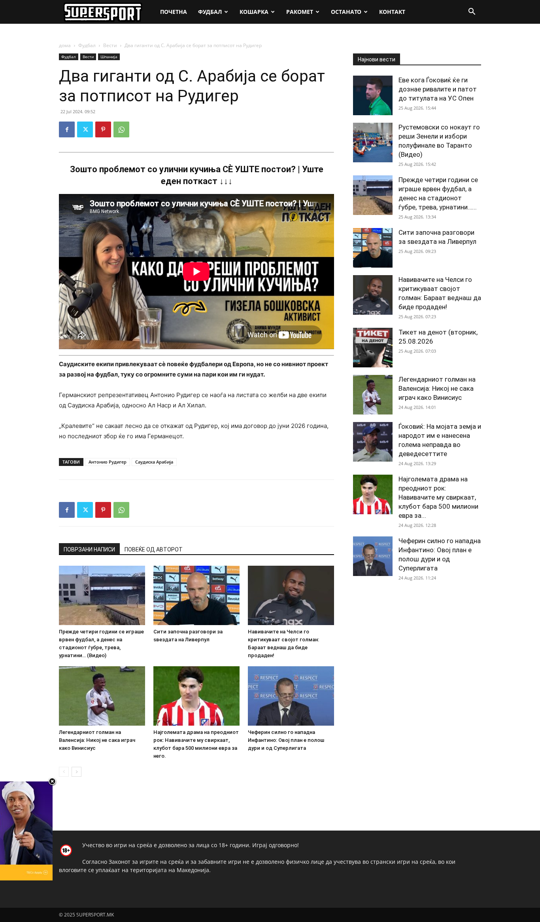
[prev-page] (64, 772)
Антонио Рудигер (108, 462)
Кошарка (254, 11)
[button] (471, 12)
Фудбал (210, 11)
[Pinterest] (103, 129)
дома (65, 45)
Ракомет (299, 11)
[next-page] (76, 772)
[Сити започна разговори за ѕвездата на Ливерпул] (196, 595)
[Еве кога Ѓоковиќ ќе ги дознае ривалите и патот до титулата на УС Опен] (373, 95)
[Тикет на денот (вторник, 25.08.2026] (373, 347)
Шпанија (108, 56)
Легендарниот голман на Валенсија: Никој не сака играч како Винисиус (97, 740)
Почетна (173, 11)
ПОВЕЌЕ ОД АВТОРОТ (154, 549)
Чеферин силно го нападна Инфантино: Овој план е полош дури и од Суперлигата (286, 740)
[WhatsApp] (121, 129)
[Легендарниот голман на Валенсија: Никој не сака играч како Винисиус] (102, 696)
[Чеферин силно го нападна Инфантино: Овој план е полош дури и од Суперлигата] (291, 696)
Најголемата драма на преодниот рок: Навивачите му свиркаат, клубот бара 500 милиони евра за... (438, 497)
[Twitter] (85, 129)
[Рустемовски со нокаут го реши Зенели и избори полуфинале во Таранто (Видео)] (373, 142)
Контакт (392, 11)
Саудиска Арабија (154, 462)
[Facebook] (67, 129)
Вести (110, 45)
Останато (346, 11)
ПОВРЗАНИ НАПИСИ (89, 549)
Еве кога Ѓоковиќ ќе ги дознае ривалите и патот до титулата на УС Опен (437, 89)
